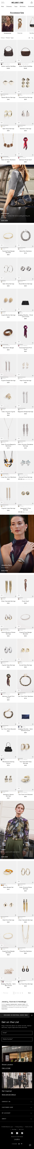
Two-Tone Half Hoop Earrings (25, 762)
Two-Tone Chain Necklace (25, 696)
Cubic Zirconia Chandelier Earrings (25, 445)
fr (21, 1143)
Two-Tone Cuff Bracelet (25, 794)
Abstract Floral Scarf (25, 159)
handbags (4, 1005)
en (19, 1143)
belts (23, 1004)
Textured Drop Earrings (25, 97)
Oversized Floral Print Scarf (25, 348)
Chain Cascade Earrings (8, 601)
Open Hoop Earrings (8, 128)
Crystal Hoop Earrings (8, 665)
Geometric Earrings (25, 128)
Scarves (20, 33)
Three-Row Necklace (25, 951)
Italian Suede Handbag (25, 66)
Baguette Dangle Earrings (25, 411)
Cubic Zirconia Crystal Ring (8, 412)
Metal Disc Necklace (26, 251)
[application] (30, 1145)
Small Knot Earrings (8, 920)
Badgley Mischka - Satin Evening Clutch (25, 730)
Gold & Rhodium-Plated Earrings (8, 633)
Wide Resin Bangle (8, 347)
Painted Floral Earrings (25, 477)
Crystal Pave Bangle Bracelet (25, 633)
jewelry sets (13, 1004)
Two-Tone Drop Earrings (26, 984)
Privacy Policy (19, 1126)
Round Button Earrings (25, 283)
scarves (20, 1004)
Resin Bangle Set (8, 887)
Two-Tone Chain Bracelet (8, 729)
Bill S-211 (21, 1129)
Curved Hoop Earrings (25, 665)
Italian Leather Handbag (8, 66)
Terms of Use (28, 1126)
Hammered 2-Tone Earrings (25, 509)
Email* (5, 1032)
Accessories (7, 33)
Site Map (14, 1129)
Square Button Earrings (8, 97)
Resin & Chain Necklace (8, 159)
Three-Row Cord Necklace (8, 477)
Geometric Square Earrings (8, 795)
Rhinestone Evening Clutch (8, 762)
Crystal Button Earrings (8, 315)
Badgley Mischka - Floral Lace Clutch (25, 316)
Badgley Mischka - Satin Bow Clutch (8, 984)
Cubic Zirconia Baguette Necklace (8, 445)
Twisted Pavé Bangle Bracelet (8, 252)
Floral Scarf (25, 601)
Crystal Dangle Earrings (8, 380)
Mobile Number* (8, 1039)
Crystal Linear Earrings (8, 508)
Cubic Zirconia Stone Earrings (25, 888)
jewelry (8, 1004)
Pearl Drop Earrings (25, 380)
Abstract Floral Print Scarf (8, 697)
